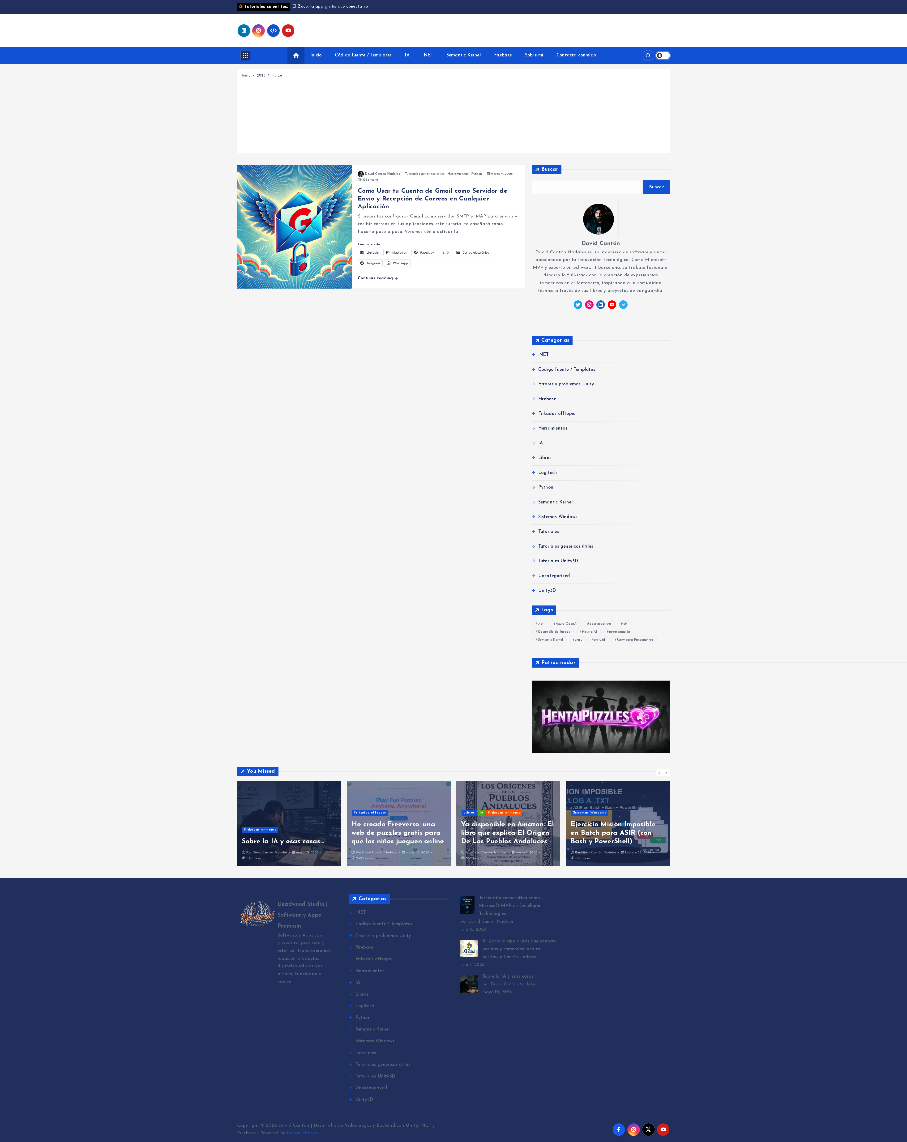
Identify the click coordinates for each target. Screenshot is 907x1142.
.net (541, 624)
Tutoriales (548, 531)
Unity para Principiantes (635, 640)
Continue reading (376, 278)
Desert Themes (302, 1133)
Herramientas (457, 174)
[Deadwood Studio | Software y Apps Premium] (286, 942)
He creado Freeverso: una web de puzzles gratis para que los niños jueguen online (288, 833)
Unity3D (547, 590)
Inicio (316, 55)
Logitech (547, 473)
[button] (659, 772)
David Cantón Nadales (382, 174)
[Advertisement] (453, 114)
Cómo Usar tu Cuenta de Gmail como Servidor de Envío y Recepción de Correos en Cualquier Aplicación (432, 199)
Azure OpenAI (567, 624)
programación (619, 632)
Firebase (503, 55)
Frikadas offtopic (556, 414)
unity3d (599, 640)
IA (407, 55)
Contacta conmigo (576, 55)
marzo (276, 75)
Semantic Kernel (463, 55)
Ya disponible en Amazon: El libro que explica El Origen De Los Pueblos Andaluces (397, 833)
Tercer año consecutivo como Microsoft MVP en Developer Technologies (618, 833)
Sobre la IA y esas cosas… (509, 976)
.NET (428, 55)
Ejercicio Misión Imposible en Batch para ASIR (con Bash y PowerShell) (503, 833)
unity (578, 640)
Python (476, 174)
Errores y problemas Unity (566, 384)
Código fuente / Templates (363, 55)
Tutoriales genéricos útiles (425, 174)
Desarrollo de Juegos (554, 632)
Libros (544, 458)
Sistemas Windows (557, 517)
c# (625, 624)
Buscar (549, 169)
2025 (261, 75)
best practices (601, 624)
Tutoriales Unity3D (558, 561)
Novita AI (589, 632)
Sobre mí (534, 55)
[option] (289, 823)
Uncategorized (554, 576)
